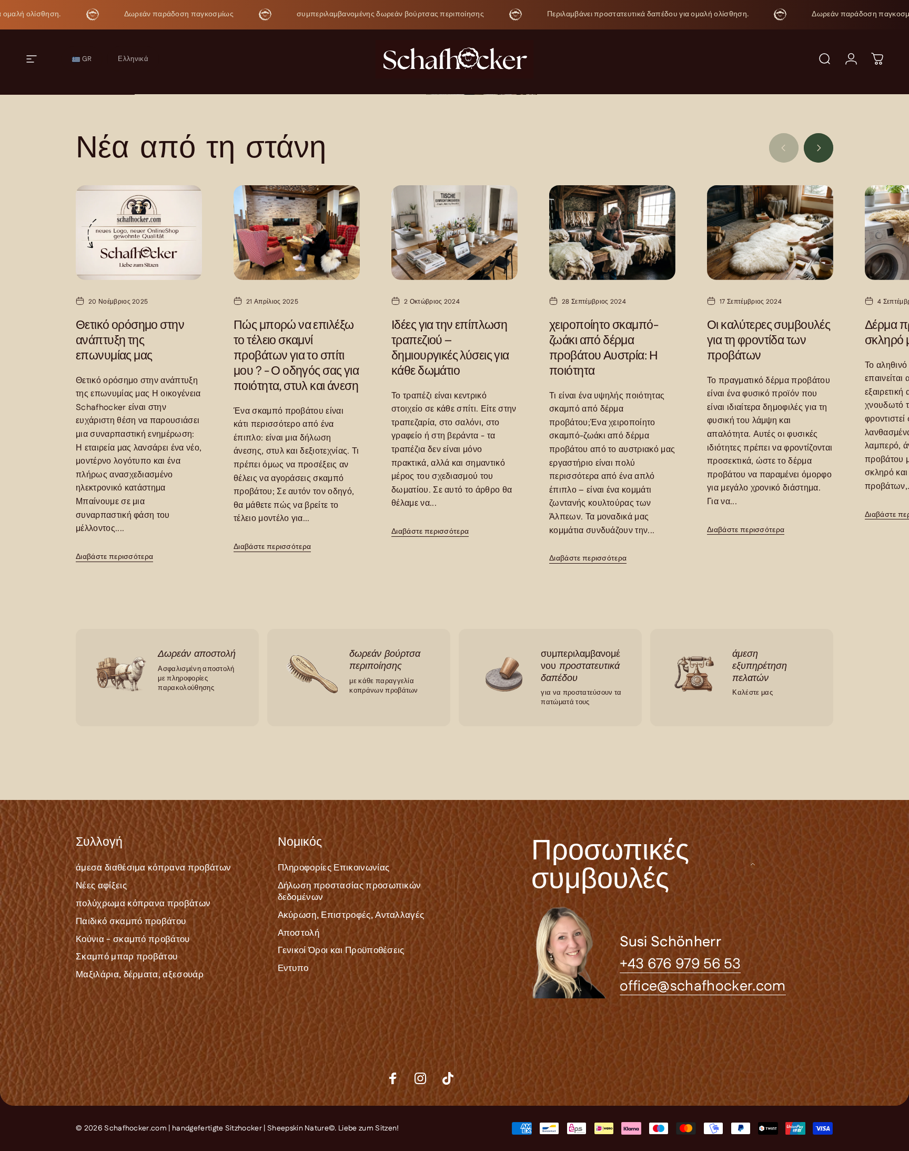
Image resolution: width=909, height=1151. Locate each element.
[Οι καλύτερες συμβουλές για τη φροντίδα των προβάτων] (770, 232)
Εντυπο (293, 968)
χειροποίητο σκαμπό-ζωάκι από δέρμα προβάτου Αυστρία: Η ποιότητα (603, 348)
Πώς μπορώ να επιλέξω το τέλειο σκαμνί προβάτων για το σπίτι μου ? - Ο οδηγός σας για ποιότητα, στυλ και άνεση (296, 356)
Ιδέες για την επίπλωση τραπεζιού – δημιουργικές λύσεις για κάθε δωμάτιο (450, 348)
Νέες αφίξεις (101, 886)
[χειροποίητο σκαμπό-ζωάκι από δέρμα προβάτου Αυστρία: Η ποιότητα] (612, 232)
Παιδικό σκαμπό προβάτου (131, 921)
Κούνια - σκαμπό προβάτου (133, 939)
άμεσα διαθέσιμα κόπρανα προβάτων (153, 868)
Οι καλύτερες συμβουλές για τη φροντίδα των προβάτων (768, 341)
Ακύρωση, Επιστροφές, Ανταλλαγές (351, 915)
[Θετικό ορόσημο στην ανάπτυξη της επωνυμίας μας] (139, 232)
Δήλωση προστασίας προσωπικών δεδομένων (349, 891)
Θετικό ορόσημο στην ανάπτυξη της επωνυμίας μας (130, 341)
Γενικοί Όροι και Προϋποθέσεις (341, 951)
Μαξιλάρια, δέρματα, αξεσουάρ (140, 974)
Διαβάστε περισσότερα (114, 557)
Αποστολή (299, 933)
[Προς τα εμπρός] (818, 148)
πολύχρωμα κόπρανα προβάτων (143, 903)
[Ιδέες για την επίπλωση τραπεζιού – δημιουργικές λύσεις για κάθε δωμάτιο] (454, 232)
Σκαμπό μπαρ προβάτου (126, 957)
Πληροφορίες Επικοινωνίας (334, 868)
